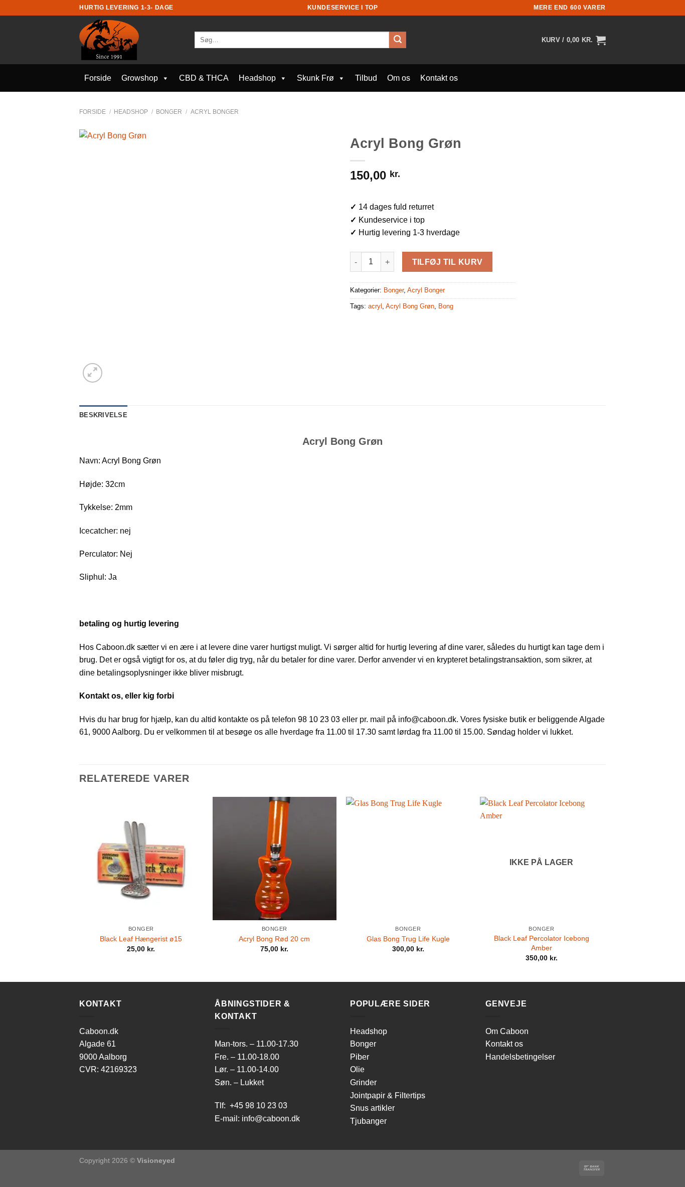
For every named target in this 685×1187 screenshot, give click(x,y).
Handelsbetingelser (520, 1057)
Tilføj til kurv (447, 262)
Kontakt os (439, 78)
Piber (359, 1057)
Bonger (169, 111)
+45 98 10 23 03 (258, 1105)
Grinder (363, 1082)
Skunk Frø (315, 78)
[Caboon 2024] (129, 40)
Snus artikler (372, 1108)
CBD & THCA (204, 78)
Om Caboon (507, 1031)
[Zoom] (92, 373)
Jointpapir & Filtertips (387, 1095)
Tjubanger (368, 1121)
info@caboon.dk (271, 1118)
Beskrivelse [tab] (103, 415)
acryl (375, 306)
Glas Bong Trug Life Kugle (408, 939)
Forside (97, 78)
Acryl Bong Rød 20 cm (274, 939)
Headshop (257, 78)
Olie (357, 1069)
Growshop (139, 78)
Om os (398, 78)
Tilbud (366, 78)
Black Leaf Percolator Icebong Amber (541, 943)
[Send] (397, 40)
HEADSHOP (131, 111)
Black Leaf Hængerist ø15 (141, 939)
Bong (445, 306)
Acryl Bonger (215, 111)
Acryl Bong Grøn (410, 306)
